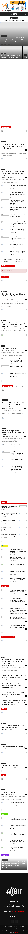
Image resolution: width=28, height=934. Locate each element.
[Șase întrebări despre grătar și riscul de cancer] (5, 849)
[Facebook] (12, 921)
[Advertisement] (14, 70)
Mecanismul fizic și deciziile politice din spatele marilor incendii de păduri (18, 238)
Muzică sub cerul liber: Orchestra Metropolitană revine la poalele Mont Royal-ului (12, 173)
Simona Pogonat (5, 177)
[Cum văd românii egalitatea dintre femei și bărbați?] (5, 566)
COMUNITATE (4, 35)
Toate (16, 386)
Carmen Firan (4, 748)
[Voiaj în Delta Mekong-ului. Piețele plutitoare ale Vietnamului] (14, 718)
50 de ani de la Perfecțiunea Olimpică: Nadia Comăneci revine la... (18, 194)
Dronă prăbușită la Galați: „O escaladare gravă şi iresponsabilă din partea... (18, 551)
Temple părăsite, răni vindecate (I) (13, 747)
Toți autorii (16, 277)
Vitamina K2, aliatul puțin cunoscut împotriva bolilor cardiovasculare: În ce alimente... (13, 146)
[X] (16, 921)
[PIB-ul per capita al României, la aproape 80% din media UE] (5, 580)
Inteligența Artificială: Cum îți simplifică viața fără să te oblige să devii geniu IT (18, 610)
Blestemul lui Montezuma (10, 766)
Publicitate (16, 926)
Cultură (3, 169)
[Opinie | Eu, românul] (14, 784)
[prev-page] (2, 381)
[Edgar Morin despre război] (5, 368)
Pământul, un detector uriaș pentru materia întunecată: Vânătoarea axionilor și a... (16, 360)
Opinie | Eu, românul (8, 792)
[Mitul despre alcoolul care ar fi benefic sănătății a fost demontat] (5, 246)
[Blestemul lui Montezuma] (14, 758)
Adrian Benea (4, 729)
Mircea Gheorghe (5, 350)
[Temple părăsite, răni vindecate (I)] (14, 739)
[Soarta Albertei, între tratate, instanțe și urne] (23, 522)
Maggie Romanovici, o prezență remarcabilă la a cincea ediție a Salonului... (17, 253)
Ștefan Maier (4, 794)
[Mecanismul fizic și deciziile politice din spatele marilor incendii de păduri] (5, 238)
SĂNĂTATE (3, 53)
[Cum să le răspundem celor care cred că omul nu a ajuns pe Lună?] (5, 627)
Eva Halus (3, 44)
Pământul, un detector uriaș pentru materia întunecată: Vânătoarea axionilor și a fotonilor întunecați (18, 592)
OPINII (25, 55)
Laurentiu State (13, 613)
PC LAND (16, 932)
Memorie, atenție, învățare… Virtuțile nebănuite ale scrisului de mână (13, 324)
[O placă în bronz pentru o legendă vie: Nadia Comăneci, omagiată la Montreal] (5, 187)
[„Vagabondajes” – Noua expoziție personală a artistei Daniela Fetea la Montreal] (5, 223)
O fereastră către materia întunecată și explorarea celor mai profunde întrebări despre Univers (18, 619)
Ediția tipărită (14, 928)
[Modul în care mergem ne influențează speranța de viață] (5, 842)
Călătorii (3, 723)
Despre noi (10, 926)
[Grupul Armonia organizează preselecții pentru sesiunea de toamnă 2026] (5, 231)
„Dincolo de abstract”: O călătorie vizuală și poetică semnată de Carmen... (17, 202)
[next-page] (5, 381)
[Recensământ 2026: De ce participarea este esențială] (23, 529)
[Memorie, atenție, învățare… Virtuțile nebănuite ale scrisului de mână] (11, 54)
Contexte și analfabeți (9, 348)
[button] (2, 14)
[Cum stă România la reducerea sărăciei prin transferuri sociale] (5, 559)
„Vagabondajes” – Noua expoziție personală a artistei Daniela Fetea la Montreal (18, 223)
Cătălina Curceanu (14, 594)
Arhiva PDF (21, 926)
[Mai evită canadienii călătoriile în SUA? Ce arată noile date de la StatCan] (23, 515)
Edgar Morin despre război (14, 20)
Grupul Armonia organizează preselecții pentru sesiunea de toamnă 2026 (17, 231)
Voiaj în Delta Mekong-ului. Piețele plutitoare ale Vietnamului (13, 726)
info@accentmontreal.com (17, 911)
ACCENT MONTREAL (5, 150)
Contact (4, 926)
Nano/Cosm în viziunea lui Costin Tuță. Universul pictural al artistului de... (13, 296)
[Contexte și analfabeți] (14, 340)
